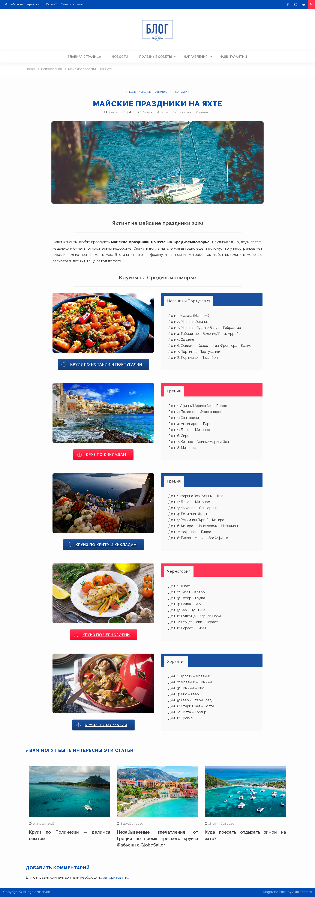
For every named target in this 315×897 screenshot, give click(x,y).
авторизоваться (116, 877)
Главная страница (84, 56)
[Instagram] (295, 4)
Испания (145, 92)
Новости (120, 56)
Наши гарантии (233, 56)
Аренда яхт (34, 4)
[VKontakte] (303, 4)
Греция (131, 92)
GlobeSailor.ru (14, 4)
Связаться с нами (72, 4)
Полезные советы (155, 56)
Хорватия (182, 92)
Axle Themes (302, 892)
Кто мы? (51, 4)
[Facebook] (287, 4)
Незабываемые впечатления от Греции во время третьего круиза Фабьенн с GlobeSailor (157, 839)
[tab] (188, 301)
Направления (196, 56)
